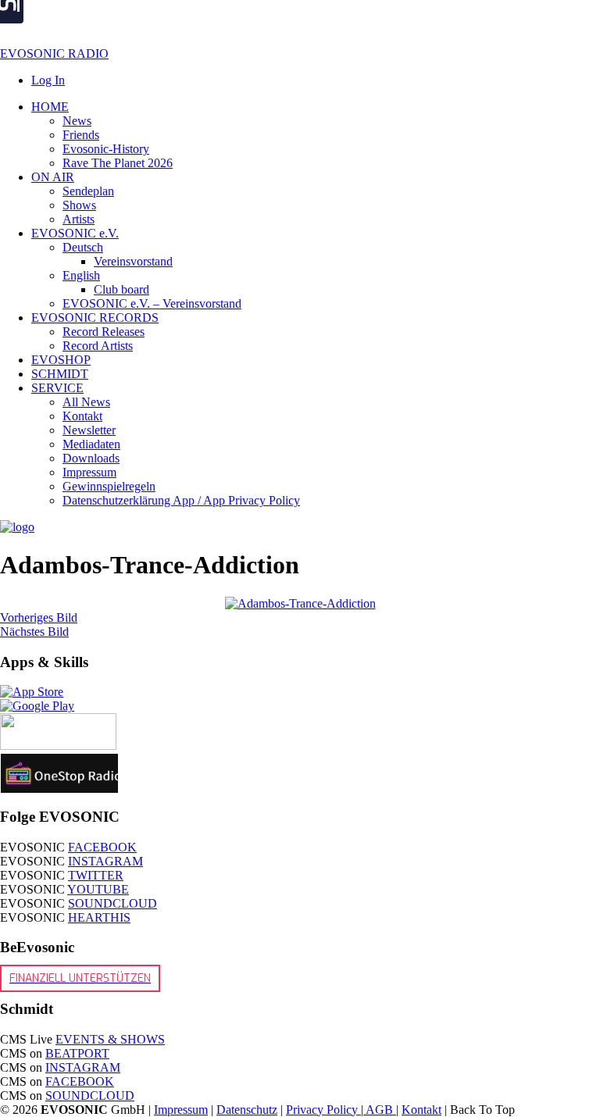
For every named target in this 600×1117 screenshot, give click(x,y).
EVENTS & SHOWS (110, 1039)
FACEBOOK (102, 847)
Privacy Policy (323, 1109)
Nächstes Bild (34, 631)
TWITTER (95, 875)
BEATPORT (77, 1053)
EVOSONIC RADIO (54, 53)
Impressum (181, 1109)
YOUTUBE (98, 889)
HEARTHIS (99, 917)
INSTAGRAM (105, 861)
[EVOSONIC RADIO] (17, 527)
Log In (48, 80)
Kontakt (421, 1109)
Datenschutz (246, 1109)
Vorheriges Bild (38, 617)
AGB (379, 1109)
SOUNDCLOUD (112, 903)
